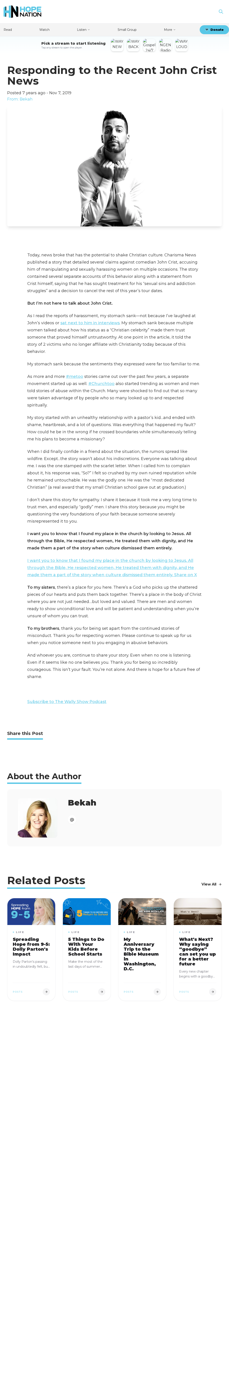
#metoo (74, 376)
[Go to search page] (220, 11)
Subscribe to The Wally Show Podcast (66, 701)
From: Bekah (20, 99)
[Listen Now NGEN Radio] (165, 45)
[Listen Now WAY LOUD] (181, 45)
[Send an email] (72, 819)
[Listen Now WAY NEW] (117, 45)
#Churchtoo (101, 383)
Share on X (185, 574)
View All (208, 884)
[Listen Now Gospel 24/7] (149, 45)
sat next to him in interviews (90, 322)
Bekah (82, 802)
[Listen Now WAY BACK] (133, 45)
